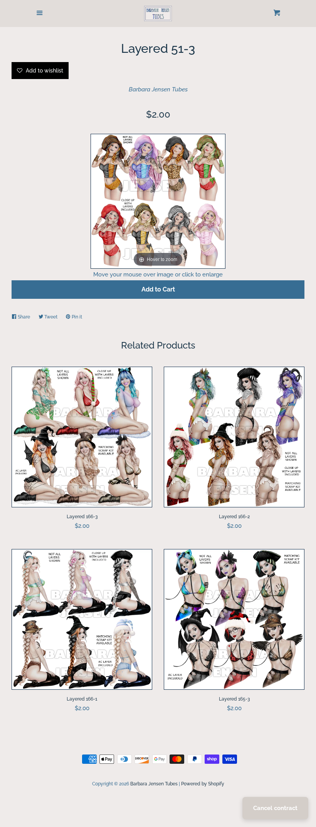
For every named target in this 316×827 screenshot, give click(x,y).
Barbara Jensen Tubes (158, 89)
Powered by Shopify (202, 784)
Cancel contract (275, 808)
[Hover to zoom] (158, 200)
